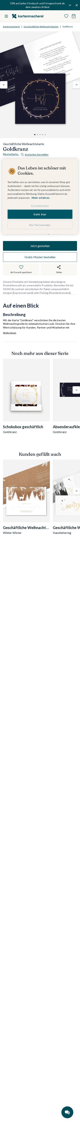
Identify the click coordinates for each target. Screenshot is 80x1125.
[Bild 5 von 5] (45, 134)
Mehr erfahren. (41, 197)
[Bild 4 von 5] (42, 134)
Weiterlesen (9, 332)
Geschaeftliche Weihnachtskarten (41, 26)
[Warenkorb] (73, 16)
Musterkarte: (26, 154)
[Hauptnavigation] (6, 16)
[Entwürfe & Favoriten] (66, 16)
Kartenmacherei (11, 26)
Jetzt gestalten (40, 246)
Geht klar (39, 214)
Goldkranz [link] (67, 26)
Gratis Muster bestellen (40, 257)
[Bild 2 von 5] (37, 134)
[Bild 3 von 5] (40, 134)
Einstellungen (40, 205)
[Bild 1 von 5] (34, 134)
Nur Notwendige (40, 224)
